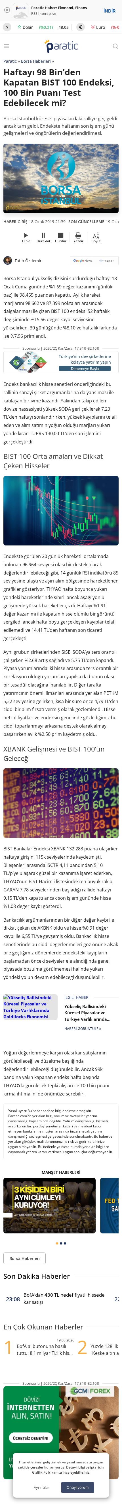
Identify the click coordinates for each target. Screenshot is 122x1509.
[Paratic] (61, 46)
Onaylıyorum (78, 1487)
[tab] (57, 1243)
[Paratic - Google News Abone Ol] (94, 262)
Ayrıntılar (41, 1487)
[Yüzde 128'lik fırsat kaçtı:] (49, 1205)
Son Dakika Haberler (36, 1276)
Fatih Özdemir (28, 260)
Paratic (10, 61)
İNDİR (109, 11)
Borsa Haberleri (36, 61)
